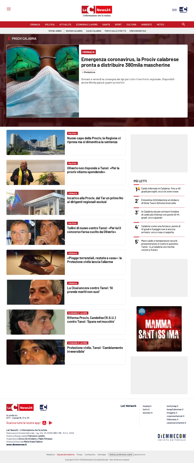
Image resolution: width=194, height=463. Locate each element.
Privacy (79, 454)
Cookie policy (90, 454)
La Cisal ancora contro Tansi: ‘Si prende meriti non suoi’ (90, 290)
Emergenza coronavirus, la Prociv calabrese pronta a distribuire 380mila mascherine (130, 62)
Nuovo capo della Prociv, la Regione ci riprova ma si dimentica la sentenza (94, 140)
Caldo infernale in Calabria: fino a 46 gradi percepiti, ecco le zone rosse (161, 190)
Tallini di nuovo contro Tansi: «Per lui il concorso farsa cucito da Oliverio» (94, 230)
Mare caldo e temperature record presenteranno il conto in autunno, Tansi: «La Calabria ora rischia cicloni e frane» (160, 245)
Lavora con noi (139, 454)
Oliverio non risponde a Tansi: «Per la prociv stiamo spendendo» (93, 170)
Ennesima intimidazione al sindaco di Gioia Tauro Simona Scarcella (160, 201)
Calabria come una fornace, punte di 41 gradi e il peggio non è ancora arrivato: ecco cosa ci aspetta (160, 229)
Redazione (51, 454)
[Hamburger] (8, 9)
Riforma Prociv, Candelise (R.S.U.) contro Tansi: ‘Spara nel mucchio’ (91, 319)
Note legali (102, 454)
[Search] (183, 24)
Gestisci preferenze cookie (120, 454)
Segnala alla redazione (65, 454)
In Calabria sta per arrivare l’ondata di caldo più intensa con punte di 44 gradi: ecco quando (160, 214)
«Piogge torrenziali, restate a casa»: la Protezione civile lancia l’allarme (94, 260)
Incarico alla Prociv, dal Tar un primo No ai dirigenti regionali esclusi (95, 200)
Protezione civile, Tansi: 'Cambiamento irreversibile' (95, 349)
